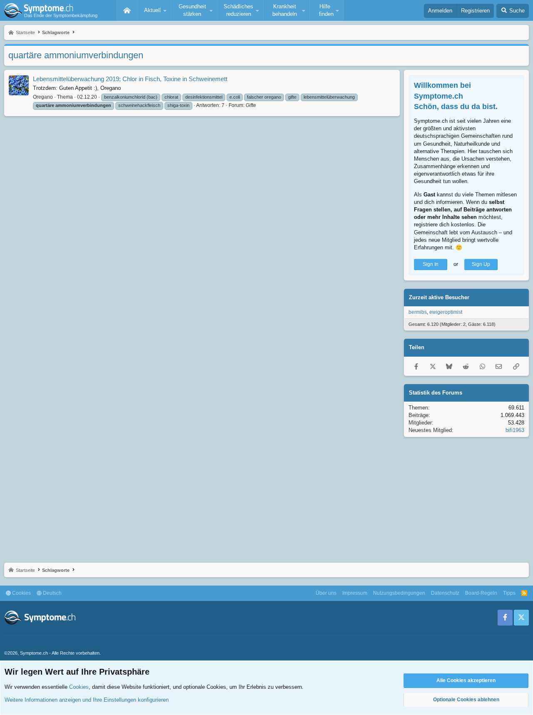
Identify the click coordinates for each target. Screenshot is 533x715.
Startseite (127, 10)
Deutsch (52, 593)
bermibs (417, 312)
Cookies (21, 593)
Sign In (430, 264)
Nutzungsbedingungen (399, 593)
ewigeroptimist (445, 312)
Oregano (43, 97)
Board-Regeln (481, 593)
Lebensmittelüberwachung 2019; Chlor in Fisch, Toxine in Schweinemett (130, 78)
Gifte (251, 105)
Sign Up (481, 264)
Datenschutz (445, 593)
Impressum (354, 593)
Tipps (509, 593)
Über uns (326, 593)
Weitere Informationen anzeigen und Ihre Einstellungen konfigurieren (87, 700)
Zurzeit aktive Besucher (439, 297)
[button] (154, 10)
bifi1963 (515, 430)
